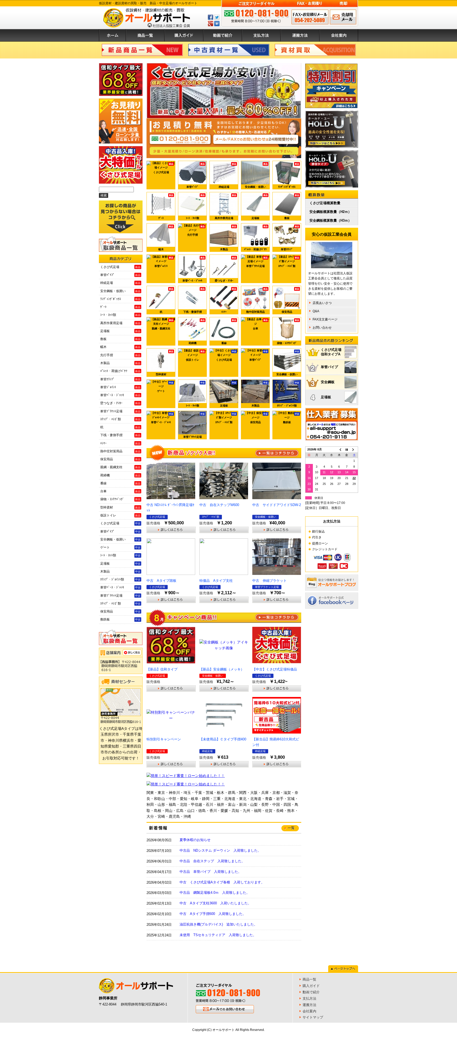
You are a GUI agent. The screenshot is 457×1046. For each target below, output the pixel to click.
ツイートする (217, 17)
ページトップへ (343, 968)
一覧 (277, 453)
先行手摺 (196, 230)
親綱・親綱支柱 (162, 324)
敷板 (291, 207)
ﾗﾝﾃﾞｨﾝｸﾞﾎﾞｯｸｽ (288, 175)
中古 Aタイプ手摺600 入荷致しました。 (213, 914)
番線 (228, 332)
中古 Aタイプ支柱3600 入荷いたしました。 (215, 903)
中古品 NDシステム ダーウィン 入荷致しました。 (220, 850)
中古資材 (228, 50)
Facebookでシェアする (210, 17)
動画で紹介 (222, 35)
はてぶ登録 (217, 23)
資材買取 (315, 50)
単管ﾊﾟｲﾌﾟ (195, 175)
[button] (154, 91)
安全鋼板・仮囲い (256, 175)
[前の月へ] (339, 449)
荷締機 (197, 332)
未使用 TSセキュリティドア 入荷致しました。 (218, 935)
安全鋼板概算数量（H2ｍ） (330, 212)
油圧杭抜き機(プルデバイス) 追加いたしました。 (218, 924)
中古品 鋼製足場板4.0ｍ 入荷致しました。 (215, 893)
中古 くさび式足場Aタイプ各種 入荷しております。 (222, 882)
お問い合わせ (322, 327)
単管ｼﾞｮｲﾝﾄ (163, 262)
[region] (224, 90)
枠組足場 (227, 175)
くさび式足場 (163, 168)
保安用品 (290, 300)
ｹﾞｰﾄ (165, 207)
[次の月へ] (354, 449)
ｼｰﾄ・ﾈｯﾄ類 (195, 207)
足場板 (260, 207)
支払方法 (261, 35)
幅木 (165, 238)
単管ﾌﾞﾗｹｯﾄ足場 (257, 262)
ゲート (165, 387)
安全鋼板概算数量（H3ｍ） (330, 220)
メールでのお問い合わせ (343, 17)
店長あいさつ (322, 303)
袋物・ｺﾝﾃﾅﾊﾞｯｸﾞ (288, 332)
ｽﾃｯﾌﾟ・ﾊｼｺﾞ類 (288, 262)
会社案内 (338, 35)
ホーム (112, 35)
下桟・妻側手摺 (194, 300)
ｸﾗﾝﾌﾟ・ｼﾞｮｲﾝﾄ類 (288, 394)
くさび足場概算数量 (324, 203)
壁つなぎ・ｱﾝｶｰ (225, 269)
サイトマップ (313, 1017)
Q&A (316, 311)
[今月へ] (346, 449)
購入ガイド (183, 35)
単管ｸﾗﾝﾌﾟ (290, 238)
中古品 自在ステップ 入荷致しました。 (212, 861)
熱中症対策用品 (257, 300)
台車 (260, 324)
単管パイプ (329, 367)
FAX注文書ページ (325, 319)
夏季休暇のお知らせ (195, 840)
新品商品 (142, 50)
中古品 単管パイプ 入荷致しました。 (210, 872)
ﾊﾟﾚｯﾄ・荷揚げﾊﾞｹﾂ (256, 238)
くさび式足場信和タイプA (331, 352)
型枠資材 (164, 363)
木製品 (228, 238)
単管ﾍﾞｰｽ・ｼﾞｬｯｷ (193, 269)
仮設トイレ (195, 355)
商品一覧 (145, 35)
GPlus (210, 23)
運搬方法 (300, 35)
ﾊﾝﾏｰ (228, 300)
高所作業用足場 (225, 207)
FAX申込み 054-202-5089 (309, 17)
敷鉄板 (291, 418)
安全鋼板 (328, 382)
